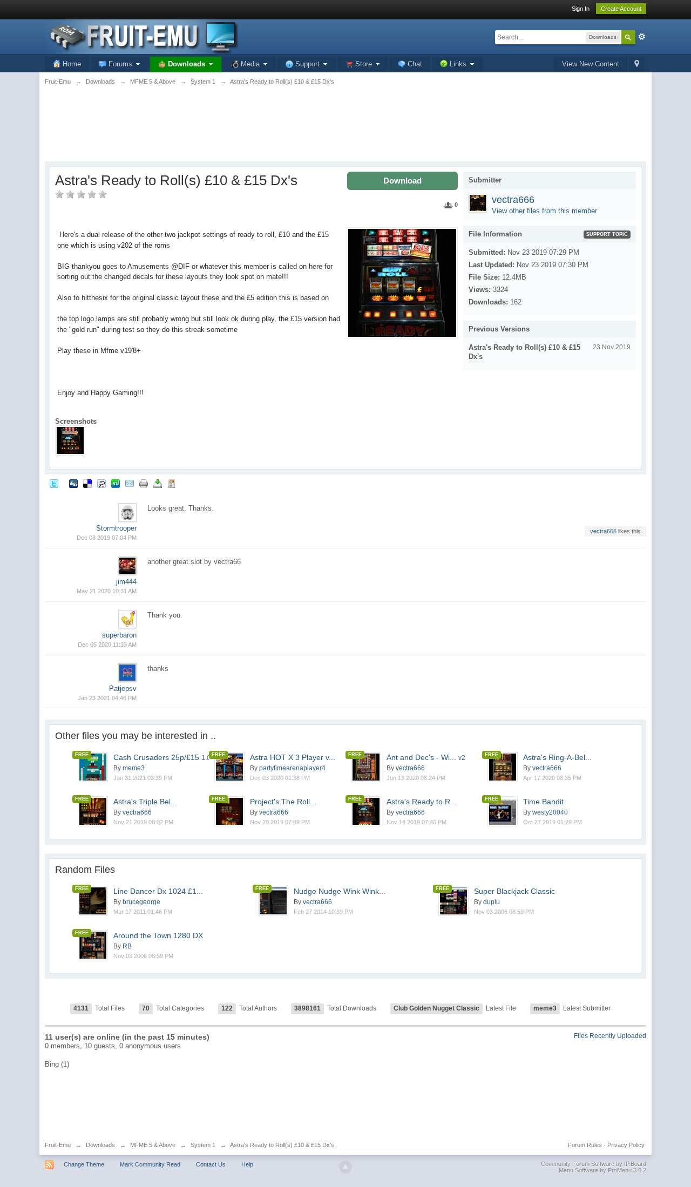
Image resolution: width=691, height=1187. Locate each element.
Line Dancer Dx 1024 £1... (158, 891)
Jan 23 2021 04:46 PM (107, 698)
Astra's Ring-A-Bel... (557, 757)
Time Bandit (543, 801)
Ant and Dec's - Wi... (426, 757)
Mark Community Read (150, 1164)
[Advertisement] (345, 129)
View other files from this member (544, 211)
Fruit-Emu (58, 1145)
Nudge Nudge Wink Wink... (339, 891)
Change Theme (84, 1164)
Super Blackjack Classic (514, 891)
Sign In (581, 8)
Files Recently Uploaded (610, 1036)
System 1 (203, 1145)
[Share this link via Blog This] (171, 483)
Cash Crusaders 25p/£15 (162, 757)
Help (247, 1164)
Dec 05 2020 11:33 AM (107, 644)
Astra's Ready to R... (422, 801)
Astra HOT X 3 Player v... (292, 757)
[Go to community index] (141, 36)
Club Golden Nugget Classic (436, 1008)
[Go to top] (345, 1167)
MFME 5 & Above (152, 1145)
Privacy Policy (626, 1145)
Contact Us (211, 1164)
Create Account (621, 8)
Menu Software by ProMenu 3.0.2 (602, 1170)
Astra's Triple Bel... (145, 801)
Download (402, 180)
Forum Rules (585, 1145)
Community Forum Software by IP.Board (593, 1164)
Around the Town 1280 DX (158, 935)
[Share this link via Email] (129, 483)
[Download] (157, 483)
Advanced (642, 36)
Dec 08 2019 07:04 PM (107, 537)
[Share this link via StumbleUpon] (115, 483)
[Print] (143, 483)
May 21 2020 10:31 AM (107, 591)
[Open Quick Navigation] (637, 64)
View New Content (590, 64)
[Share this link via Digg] (73, 483)
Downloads (100, 1145)
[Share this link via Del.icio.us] (87, 483)
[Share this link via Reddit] (101, 483)
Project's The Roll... (283, 801)
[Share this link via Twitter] (54, 483)
